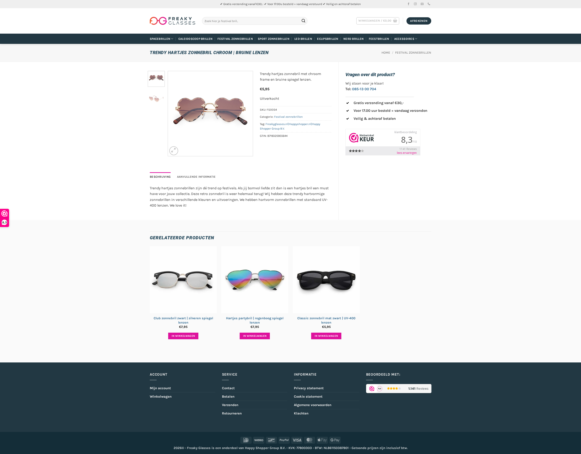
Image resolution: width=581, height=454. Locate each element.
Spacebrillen (160, 38)
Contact (228, 388)
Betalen (228, 396)
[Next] (245, 113)
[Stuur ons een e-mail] (422, 4)
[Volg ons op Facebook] (408, 4)
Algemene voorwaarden (312, 405)
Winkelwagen (161, 396)
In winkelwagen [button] (183, 335)
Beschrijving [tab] (160, 176)
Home (386, 53)
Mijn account (160, 388)
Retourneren (232, 413)
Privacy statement (309, 388)
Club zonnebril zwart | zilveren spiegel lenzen (183, 320)
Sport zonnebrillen (273, 38)
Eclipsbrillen (327, 38)
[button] (377, 21)
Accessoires (404, 38)
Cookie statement (308, 396)
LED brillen (303, 38)
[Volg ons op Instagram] (415, 4)
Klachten (301, 413)
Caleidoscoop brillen (195, 38)
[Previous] (175, 113)
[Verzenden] (303, 21)
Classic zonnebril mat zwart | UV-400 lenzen (326, 320)
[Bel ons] (429, 4)
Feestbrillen (379, 38)
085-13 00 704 (364, 89)
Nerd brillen (353, 38)
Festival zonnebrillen (235, 38)
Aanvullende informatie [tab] (196, 176)
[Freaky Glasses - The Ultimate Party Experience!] (172, 20)
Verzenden (230, 405)
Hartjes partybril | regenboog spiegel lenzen (254, 320)
